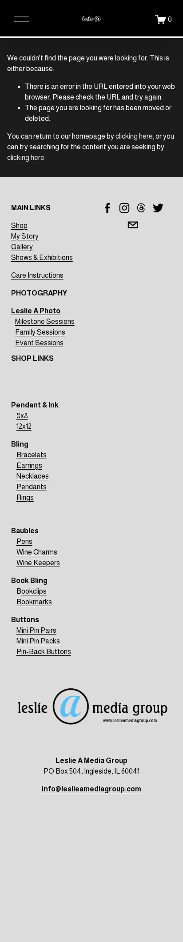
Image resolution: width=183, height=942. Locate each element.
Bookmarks (34, 602)
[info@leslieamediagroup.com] (132, 225)
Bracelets (31, 455)
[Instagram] (124, 208)
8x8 (22, 415)
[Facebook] (107, 208)
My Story (25, 236)
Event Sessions (39, 343)
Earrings (29, 465)
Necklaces (32, 476)
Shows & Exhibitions (42, 257)
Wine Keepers (38, 563)
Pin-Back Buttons (43, 651)
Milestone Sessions (45, 321)
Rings (25, 497)
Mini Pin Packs (38, 641)
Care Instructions (37, 275)
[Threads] (141, 208)
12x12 (24, 426)
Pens (24, 541)
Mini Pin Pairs (36, 630)
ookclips (34, 591)
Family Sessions (40, 332)
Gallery (22, 247)
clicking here (134, 136)
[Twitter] (158, 208)
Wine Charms (36, 552)
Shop (19, 225)
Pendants (31, 487)
